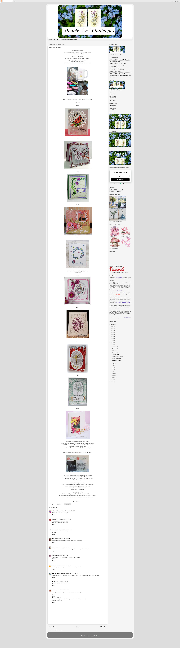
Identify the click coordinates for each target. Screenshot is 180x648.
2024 (112, 330)
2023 (112, 332)
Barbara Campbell (113, 97)
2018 (112, 342)
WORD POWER (112, 77)
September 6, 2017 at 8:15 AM (66, 529)
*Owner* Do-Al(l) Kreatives (58, 599)
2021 (112, 336)
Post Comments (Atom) (59, 630)
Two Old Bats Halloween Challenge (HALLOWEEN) (120, 75)
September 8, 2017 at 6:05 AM (65, 565)
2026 (112, 326)
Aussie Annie (112, 107)
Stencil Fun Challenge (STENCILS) (116, 69)
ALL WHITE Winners (116, 360)
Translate (119, 191)
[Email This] (64, 504)
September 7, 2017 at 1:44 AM (62, 547)
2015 (112, 382)
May (113, 369)
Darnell (53, 547)
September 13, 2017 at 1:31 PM (62, 590)
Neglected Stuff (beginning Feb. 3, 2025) (117, 63)
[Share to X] (67, 504)
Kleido (53, 590)
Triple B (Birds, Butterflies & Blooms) (117, 73)
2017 (112, 344)
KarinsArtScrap (55, 529)
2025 (112, 328)
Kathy (77, 307)
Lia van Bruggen (112, 96)
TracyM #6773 (55, 519)
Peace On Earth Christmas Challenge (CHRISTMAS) (116, 65)
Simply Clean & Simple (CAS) (115, 68)
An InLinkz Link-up (77, 501)
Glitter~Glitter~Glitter (116, 358)
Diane (77, 105)
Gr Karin (54, 532)
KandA (53, 581)
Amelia (77, 204)
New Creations (55, 565)
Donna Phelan (112, 99)
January (114, 377)
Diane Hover (111, 94)
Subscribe (120, 179)
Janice (53, 555)
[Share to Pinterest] (70, 504)
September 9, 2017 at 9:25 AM (62, 581)
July (113, 365)
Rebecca (78, 238)
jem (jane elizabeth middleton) (58, 573)
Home (50, 39)
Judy (78, 171)
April (113, 371)
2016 (112, 379)
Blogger (97, 635)
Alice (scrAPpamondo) (57, 511)
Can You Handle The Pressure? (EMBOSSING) (119, 59)
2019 (112, 340)
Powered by (117, 183)
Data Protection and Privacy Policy (69, 39)
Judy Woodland (112, 100)
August (113, 363)
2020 (112, 338)
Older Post (103, 627)
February (114, 375)
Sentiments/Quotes (116, 354)
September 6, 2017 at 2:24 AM (68, 510)
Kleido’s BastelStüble (56, 597)
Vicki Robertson (112, 108)
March (113, 373)
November (114, 348)
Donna (77, 138)
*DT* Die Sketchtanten (57, 600)
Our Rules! (56, 39)
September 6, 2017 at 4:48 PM (64, 538)
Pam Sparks (55, 538)
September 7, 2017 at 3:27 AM (61, 555)
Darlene (77, 342)
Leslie (77, 408)
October (114, 350)
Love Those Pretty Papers (114, 61)
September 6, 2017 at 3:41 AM (65, 519)
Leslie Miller (112, 109)
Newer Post (52, 627)
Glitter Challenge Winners (117, 356)
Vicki (77, 375)
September (114, 352)
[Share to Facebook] (68, 504)
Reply (53, 514)
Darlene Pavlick (112, 105)
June (113, 367)
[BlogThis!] (66, 504)
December (114, 346)
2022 (112, 334)
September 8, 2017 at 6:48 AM (72, 573)
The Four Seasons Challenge (115, 71)
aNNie (77, 275)
